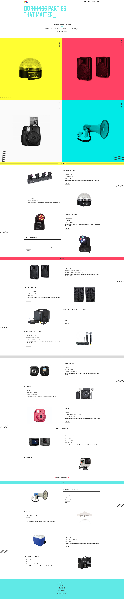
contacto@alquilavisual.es (62, 590)
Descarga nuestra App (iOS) (62, 593)
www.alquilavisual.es (62, 591)
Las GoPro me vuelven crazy (62, 477)
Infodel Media (64, 595)
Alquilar (67, 183)
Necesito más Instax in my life (62, 428)
